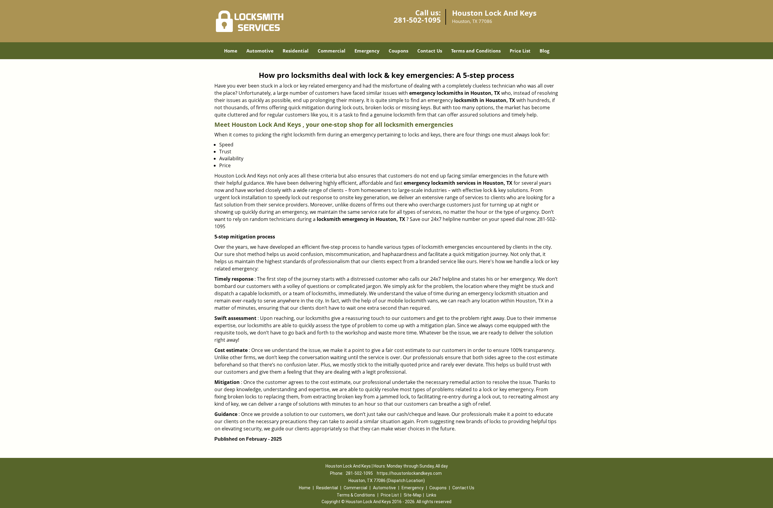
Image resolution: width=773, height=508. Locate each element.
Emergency (367, 51)
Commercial (331, 51)
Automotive (260, 51)
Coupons (398, 51)
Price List (520, 51)
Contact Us (429, 51)
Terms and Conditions (476, 51)
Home (230, 51)
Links (431, 495)
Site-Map (413, 495)
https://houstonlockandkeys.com (409, 473)
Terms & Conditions (356, 495)
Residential (296, 51)
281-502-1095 (417, 20)
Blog (544, 51)
